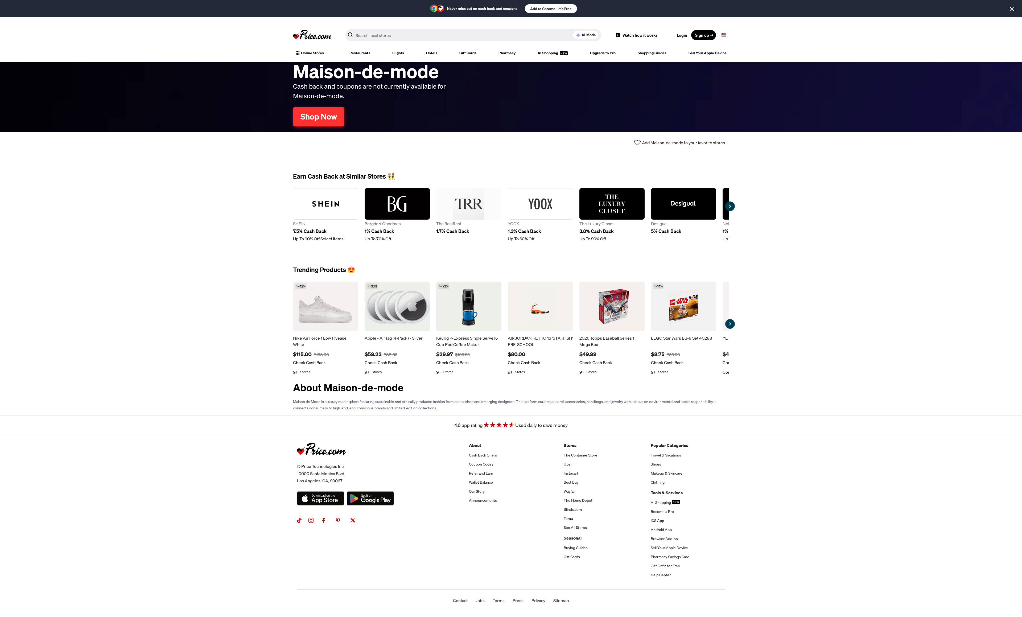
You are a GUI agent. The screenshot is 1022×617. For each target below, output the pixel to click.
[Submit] (350, 36)
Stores (570, 445)
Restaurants (359, 53)
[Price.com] (321, 461)
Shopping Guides (652, 53)
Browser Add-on (664, 539)
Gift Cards (467, 53)
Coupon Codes (481, 464)
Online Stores (312, 53)
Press (518, 600)
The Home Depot (578, 500)
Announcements (483, 500)
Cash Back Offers (483, 455)
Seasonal (573, 538)
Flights (398, 53)
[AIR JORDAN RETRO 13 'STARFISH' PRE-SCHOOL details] (540, 306)
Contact (460, 600)
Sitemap (561, 600)
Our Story (477, 491)
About (475, 445)
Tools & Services (667, 492)
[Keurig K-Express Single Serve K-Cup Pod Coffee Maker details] (468, 306)
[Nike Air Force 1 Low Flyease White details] (325, 306)
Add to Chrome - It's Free (551, 9)
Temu (568, 518)
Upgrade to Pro (603, 53)
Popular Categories (669, 445)
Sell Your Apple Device (708, 53)
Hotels (431, 53)
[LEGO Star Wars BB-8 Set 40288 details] (683, 306)
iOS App (657, 521)
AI (589, 35)
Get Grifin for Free (665, 566)
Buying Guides (576, 548)
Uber (568, 464)
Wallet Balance (481, 482)
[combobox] (473, 35)
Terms (499, 600)
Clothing (658, 482)
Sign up (702, 35)
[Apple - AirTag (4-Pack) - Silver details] (397, 306)
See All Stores (575, 527)
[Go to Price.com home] (312, 35)
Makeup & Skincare (666, 473)
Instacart (571, 473)
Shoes (656, 464)
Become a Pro (662, 512)
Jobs (480, 600)
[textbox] (724, 35)
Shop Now (318, 116)
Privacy (538, 600)
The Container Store (580, 455)
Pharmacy (507, 53)
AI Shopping (548, 53)
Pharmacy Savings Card (670, 557)
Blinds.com (573, 509)
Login (682, 35)
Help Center (661, 575)
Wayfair (570, 491)
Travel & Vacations (666, 455)
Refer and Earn (481, 473)
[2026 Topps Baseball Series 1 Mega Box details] (612, 306)
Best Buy (571, 482)
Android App (661, 530)
